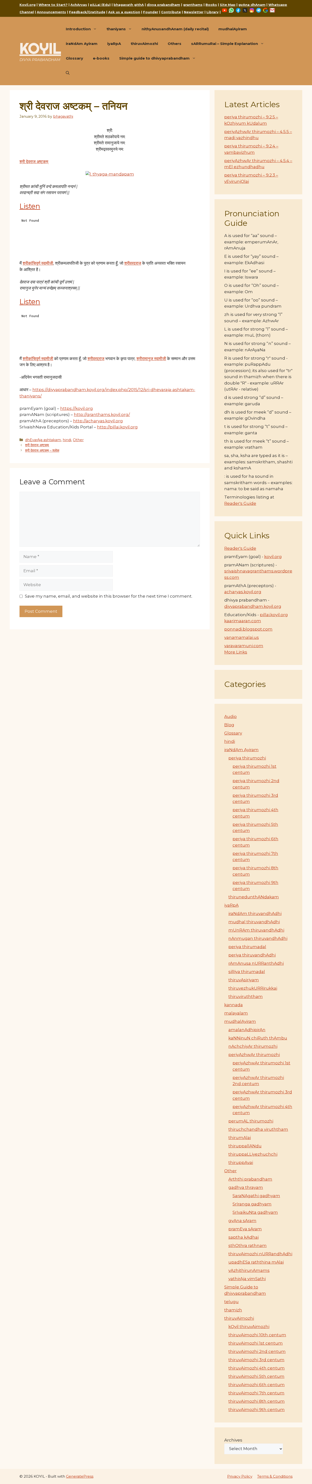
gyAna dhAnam (251, 5)
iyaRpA (114, 43)
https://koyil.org (76, 408)
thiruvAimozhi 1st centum (255, 1343)
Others (174, 43)
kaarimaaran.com (242, 620)
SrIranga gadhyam (252, 1204)
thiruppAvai (240, 1162)
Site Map (227, 5)
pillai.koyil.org (274, 614)
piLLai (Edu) (100, 5)
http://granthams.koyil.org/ (102, 414)
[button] (67, 73)
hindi (67, 440)
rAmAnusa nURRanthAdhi (256, 963)
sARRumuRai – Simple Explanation (224, 43)
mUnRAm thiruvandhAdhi (256, 930)
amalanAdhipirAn (246, 1029)
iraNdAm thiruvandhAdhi (255, 913)
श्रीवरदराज (132, 263)
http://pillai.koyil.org (117, 427)
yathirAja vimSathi (247, 1278)
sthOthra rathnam (247, 1245)
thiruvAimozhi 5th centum (256, 1376)
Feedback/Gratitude (87, 12)
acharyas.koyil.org (242, 591)
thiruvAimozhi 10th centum (257, 1334)
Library (212, 12)
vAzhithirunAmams (249, 1270)
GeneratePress (79, 1476)
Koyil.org (28, 5)
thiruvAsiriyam (243, 979)
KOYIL (40, 48)
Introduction (78, 29)
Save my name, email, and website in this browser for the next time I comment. (108, 596)
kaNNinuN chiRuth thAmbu (257, 1038)
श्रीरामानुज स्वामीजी (151, 358)
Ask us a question (124, 12)
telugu (231, 1301)
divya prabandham (163, 5)
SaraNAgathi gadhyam (256, 1195)
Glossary (74, 58)
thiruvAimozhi (144, 43)
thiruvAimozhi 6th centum (256, 1384)
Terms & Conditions (274, 1476)
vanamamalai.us (241, 637)
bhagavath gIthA (129, 5)
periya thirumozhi (247, 758)
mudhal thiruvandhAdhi (254, 921)
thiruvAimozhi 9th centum (256, 1409)
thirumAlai (239, 1137)
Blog (229, 724)
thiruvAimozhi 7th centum (256, 1393)
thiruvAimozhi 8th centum (256, 1401)
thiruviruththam (245, 996)
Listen (30, 206)
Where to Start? (53, 5)
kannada (233, 1004)
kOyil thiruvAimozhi (248, 1326)
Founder (150, 12)
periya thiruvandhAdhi (252, 955)
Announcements (51, 12)
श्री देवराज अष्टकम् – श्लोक (42, 450)
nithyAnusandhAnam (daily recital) (175, 29)
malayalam (236, 1013)
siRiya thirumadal (246, 971)
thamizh (233, 1310)
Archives (233, 1440)
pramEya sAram (245, 1228)
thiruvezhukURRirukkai (252, 988)
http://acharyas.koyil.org (98, 420)
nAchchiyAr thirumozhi (252, 1046)
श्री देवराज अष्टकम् (34, 161)
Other (78, 440)
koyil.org (273, 556)
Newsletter (194, 12)
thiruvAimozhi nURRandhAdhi (260, 1253)
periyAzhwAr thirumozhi (254, 1054)
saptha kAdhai (243, 1237)
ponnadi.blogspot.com (248, 629)
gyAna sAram (242, 1220)
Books (211, 5)
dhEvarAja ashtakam (43, 440)
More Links (235, 652)
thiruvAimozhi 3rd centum (256, 1359)
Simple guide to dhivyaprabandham (154, 58)
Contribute (171, 12)
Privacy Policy (239, 1476)
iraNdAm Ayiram (82, 43)
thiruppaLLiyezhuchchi (252, 1154)
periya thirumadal (247, 946)
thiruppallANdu (245, 1145)
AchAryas (78, 5)
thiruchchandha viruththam (258, 1129)
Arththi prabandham (250, 1179)
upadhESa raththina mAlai (256, 1262)
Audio (230, 716)
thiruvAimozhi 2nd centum (257, 1351)
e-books (101, 58)
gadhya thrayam (245, 1187)
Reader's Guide (240, 503)
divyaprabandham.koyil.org (252, 606)
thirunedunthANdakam (253, 896)
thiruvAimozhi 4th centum (256, 1368)
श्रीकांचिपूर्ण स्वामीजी (38, 263)
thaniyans (116, 29)
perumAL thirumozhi (250, 1121)
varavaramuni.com (243, 645)
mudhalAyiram (232, 29)
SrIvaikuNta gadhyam (255, 1212)
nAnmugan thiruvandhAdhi (257, 938)
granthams (193, 5)
